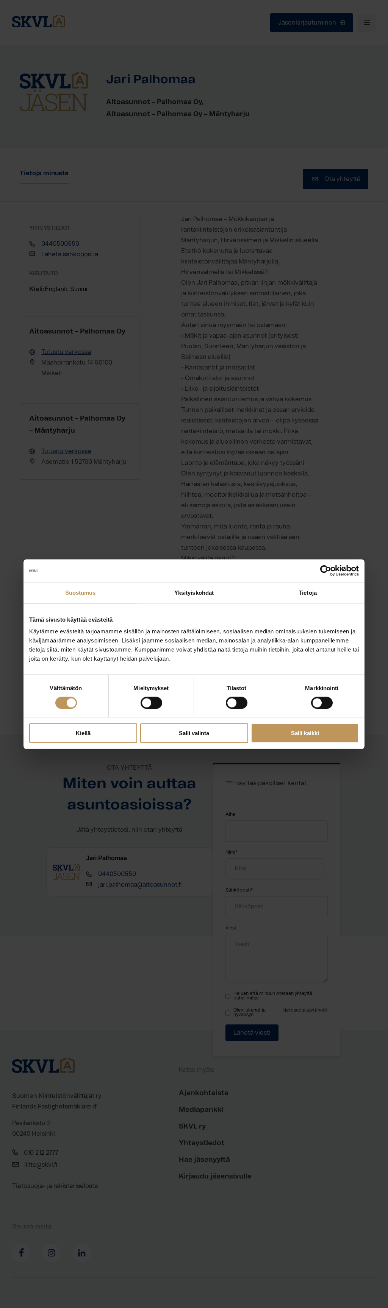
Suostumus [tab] (80, 592)
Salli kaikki (305, 733)
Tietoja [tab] (308, 592)
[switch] (151, 703)
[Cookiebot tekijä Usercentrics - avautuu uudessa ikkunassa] (326, 570)
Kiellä (83, 733)
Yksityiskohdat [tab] (194, 592)
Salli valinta (194, 733)
